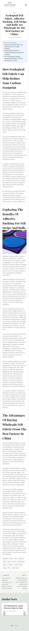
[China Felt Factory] (9, 5)
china (14, 561)
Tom (11, 37)
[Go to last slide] (4, 613)
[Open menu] (26, 5)
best (4, 561)
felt (16, 564)
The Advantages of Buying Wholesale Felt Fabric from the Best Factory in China (14, 58)
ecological (21, 561)
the (9, 568)
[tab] (11, 625)
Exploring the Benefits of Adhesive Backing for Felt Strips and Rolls (14, 52)
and (11, 558)
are (16, 558)
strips (4, 568)
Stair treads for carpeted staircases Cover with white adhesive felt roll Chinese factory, (7, 582)
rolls (20, 564)
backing (21, 558)
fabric (5, 564)
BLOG (14, 12)
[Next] (24, 613)
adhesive (5, 558)
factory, (11, 564)
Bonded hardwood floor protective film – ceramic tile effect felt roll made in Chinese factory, (21, 582)
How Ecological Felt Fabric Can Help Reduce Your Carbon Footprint (13, 46)
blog (9, 561)
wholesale (15, 568)
